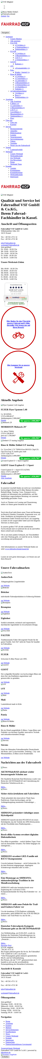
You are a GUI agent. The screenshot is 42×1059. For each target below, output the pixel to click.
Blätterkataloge (15, 133)
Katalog (8, 1026)
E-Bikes (14, 104)
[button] (3, 16)
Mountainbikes (16, 114)
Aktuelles (13, 131)
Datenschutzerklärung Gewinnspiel (19, 1044)
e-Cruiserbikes (21, 79)
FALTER (13, 43)
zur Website (5, 586)
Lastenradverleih (16, 150)
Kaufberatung (11, 1032)
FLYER (13, 51)
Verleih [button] (8, 147)
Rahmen (19, 64)
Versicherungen (16, 137)
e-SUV (18, 58)
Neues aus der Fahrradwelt (20, 145)
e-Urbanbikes (21, 87)
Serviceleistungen (16, 139)
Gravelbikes (15, 112)
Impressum (14, 177)
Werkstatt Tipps (16, 164)
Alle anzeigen (15, 41)
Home (8, 1021)
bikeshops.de (5, 1052)
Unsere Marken (16, 39)
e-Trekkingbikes (22, 47)
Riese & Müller (16, 74)
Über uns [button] (9, 120)
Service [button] (8, 127)
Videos (12, 141)
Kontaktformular (16, 173)
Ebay (12, 118)
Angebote (9, 1023)
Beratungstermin (16, 129)
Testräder (13, 143)
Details (3, 420)
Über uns (13, 122)
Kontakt (9, 1038)
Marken (8, 1028)
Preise (12, 162)
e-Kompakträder (22, 68)
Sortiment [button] (9, 37)
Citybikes (19, 93)
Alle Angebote (15, 101)
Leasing (13, 135)
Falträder (19, 89)
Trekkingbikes (21, 49)
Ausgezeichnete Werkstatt (10, 1048)
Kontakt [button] (9, 166)
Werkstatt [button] (9, 152)
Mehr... (3, 787)
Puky (12, 70)
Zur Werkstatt (15, 158)
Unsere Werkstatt (16, 154)
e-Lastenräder (21, 81)
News (8, 1034)
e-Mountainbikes (22, 56)
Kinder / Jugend (22, 72)
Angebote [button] (9, 99)
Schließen (5, 1057)
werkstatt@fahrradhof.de (10, 245)
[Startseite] (15, 30)
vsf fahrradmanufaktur (18, 91)
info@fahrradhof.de (8, 243)
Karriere (13, 125)
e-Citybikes (20, 45)
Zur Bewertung (16, 160)
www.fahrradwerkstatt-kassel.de (17, 549)
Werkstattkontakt (16, 156)
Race (18, 95)
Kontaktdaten (15, 170)
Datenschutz (10, 1042)
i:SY (12, 66)
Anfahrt (13, 168)
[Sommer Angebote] (9, 1055)
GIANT (13, 62)
